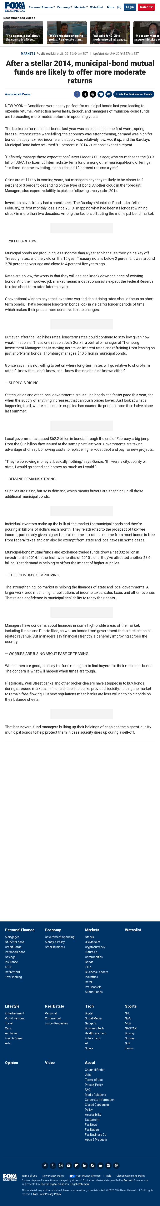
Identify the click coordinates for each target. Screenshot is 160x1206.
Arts (8, 1043)
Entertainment (14, 1013)
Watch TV (146, 7)
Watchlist (96, 7)
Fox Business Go (95, 1134)
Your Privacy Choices (88, 1175)
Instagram (61, 1165)
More (110, 7)
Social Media (93, 1018)
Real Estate (54, 1006)
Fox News (91, 1124)
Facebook (77, 94)
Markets (80, 7)
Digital (89, 1013)
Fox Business (15, 7)
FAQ (87, 1089)
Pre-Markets (93, 987)
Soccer (129, 1038)
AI (86, 1043)
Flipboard (76, 1165)
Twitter (85, 94)
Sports (130, 1006)
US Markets (92, 942)
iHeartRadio (116, 1165)
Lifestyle (12, 1006)
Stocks (89, 937)
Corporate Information (100, 1099)
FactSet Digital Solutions (55, 1184)
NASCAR (131, 1028)
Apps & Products (96, 1139)
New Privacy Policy (53, 1175)
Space (89, 1048)
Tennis (129, 1048)
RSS (92, 1165)
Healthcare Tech (95, 1033)
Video (50, 1062)
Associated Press (17, 94)
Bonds (89, 962)
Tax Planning (13, 977)
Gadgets (90, 1023)
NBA (128, 1018)
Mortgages (12, 937)
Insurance (11, 962)
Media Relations (95, 1094)
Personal (51, 1013)
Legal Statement (80, 1184)
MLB (128, 1023)
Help (108, 1175)
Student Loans (14, 942)
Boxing (129, 1033)
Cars (8, 1028)
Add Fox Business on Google (135, 94)
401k (8, 967)
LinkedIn (84, 1165)
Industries (91, 977)
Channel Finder (95, 1069)
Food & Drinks (14, 1038)
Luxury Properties (56, 1023)
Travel (9, 1023)
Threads (93, 94)
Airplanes (11, 1033)
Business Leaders (96, 972)
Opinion (11, 1062)
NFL (127, 1013)
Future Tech (93, 1038)
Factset (128, 1180)
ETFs (88, 967)
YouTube (68, 1165)
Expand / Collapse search (119, 7)
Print (101, 94)
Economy (63, 7)
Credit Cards (13, 947)
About (90, 1062)
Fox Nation (92, 1129)
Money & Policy (55, 942)
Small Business (55, 947)
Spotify (108, 1165)
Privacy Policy (94, 1084)
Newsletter (100, 1165)
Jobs (88, 1074)
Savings (10, 957)
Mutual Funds (94, 992)
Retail (88, 982)
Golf (127, 1043)
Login (130, 7)
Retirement (12, 972)
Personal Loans (15, 952)
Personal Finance (41, 7)
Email (108, 94)
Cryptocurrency (95, 947)
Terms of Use (94, 1079)
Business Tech (94, 1028)
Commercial (53, 1018)
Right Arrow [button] (152, 32)
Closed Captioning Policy (130, 1175)
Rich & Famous (14, 1018)
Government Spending (60, 937)
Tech (89, 1006)
